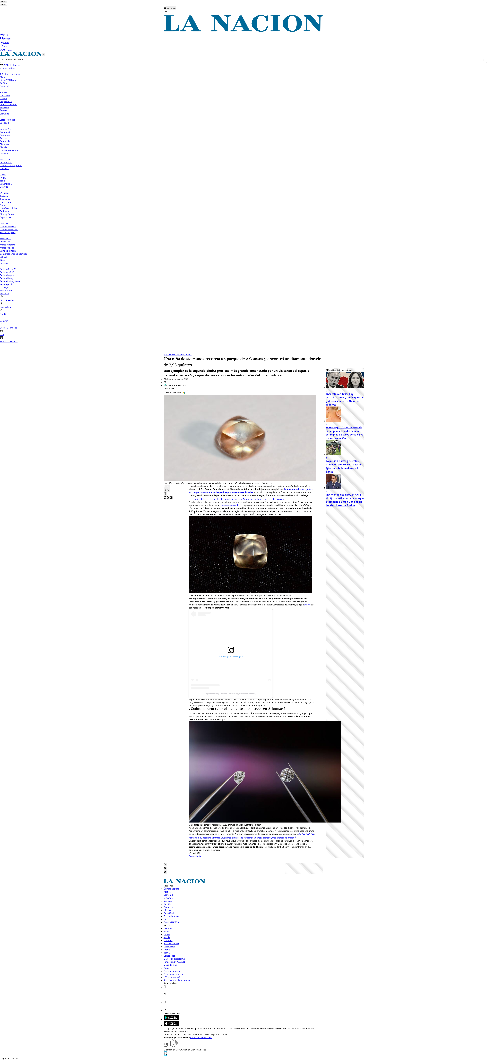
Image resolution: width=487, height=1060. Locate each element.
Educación (5, 135)
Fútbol (3, 174)
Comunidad (5, 141)
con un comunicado (229, 505)
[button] (243, 197)
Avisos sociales (7, 247)
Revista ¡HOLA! (7, 272)
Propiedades (6, 101)
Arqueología (195, 856)
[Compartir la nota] (165, 490)
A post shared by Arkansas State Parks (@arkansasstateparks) (231, 694)
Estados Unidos (7, 119)
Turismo (4, 196)
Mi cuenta (8, 50)
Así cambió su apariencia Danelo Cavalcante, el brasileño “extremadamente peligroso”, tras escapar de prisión (241, 837)
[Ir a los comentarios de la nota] (168, 486)
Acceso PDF (5, 238)
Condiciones (196, 1037)
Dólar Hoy (5, 95)
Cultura (3, 138)
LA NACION (169, 354)
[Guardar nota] (165, 486)
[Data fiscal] (165, 1055)
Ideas (2, 260)
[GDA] (171, 1046)
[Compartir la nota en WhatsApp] (168, 490)
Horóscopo (5, 202)
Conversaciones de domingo (13, 253)
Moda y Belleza (7, 214)
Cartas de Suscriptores (11, 165)
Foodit (6, 42)
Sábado (3, 257)
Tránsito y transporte (10, 74)
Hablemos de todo (9, 150)
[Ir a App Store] (171, 1025)
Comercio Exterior (8, 104)
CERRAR (3, 2)
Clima (2, 77)
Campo (3, 98)
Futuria (3, 92)
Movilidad (4, 107)
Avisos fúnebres (7, 244)
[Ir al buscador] (166, 12)
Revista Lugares (7, 275)
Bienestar (4, 144)
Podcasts (4, 211)
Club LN (6, 46)
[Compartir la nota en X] (168, 497)
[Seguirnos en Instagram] (165, 1002)
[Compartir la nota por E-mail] (171, 497)
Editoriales (5, 159)
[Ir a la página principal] (243, 31)
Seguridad (5, 132)
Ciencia (3, 147)
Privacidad (207, 1037)
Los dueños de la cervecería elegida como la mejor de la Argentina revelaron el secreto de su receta (236, 499)
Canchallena (6, 183)
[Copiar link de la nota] (165, 494)
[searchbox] (242, 59)
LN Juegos (5, 193)
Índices (3, 110)
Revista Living (6, 278)
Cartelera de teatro (9, 229)
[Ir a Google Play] (171, 1019)
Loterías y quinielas (9, 208)
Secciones (8, 38)
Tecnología (5, 199)
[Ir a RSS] (165, 1010)
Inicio (5, 35)
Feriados (4, 205)
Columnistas (6, 162)
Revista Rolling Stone (10, 281)
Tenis (2, 180)
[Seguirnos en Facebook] (165, 987)
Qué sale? (4, 223)
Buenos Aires (6, 129)
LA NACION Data (8, 80)
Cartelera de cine (8, 226)
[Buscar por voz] (483, 59)
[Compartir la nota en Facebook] (165, 497)
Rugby (3, 177)
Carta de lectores (8, 250)
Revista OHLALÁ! (8, 269)
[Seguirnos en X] (165, 994)
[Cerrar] (43, 54)
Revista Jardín (6, 284)
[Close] (165, 864)
